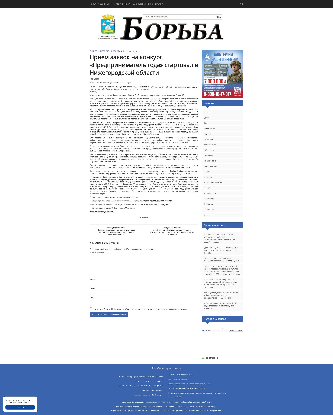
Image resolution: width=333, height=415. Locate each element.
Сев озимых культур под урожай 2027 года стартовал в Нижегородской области (221, 306)
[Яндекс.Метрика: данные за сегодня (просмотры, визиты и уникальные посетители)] (210, 358)
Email (92, 289)
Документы (106, 4)
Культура (208, 134)
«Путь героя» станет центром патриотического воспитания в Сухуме (221, 259)
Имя (92, 280)
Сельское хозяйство (213, 182)
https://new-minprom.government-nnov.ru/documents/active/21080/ (161, 167)
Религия (208, 171)
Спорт (207, 188)
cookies (23, 400)
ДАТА (206, 117)
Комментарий (97, 253)
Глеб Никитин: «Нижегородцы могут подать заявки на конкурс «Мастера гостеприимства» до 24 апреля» (172, 231)
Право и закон (210, 161)
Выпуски (126, 4)
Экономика (209, 209)
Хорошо (20, 407)
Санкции (208, 177)
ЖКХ (206, 123)
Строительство (211, 193)
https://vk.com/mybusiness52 (102, 211)
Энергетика (209, 215)
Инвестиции (209, 128)
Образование (210, 144)
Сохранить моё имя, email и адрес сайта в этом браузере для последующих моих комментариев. (138, 309)
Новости (94, 4)
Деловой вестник (142, 4)
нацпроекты (104, 51)
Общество (209, 150)
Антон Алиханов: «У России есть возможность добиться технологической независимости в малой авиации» (219, 238)
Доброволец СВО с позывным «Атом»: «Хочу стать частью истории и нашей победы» (221, 250)
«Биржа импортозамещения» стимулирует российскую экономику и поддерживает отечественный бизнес (116, 231)
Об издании (158, 4)
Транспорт (209, 198)
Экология (208, 204)
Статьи (117, 4)
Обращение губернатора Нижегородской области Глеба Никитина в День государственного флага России (222, 295)
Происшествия (210, 166)
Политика (208, 155)
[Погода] (206, 330)
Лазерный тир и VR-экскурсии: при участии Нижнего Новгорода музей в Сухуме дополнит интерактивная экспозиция (220, 283)
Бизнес (93, 51)
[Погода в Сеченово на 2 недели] (236, 330)
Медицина (208, 139)
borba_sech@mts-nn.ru (155, 390)
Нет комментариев (131, 51)
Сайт (92, 298)
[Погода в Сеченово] (222, 328)
